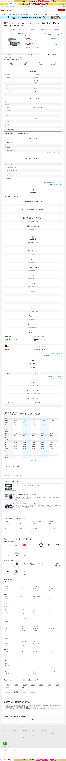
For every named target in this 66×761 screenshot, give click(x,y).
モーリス (7, 633)
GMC (50, 615)
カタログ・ (10, 29)
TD (34, 671)
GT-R (35, 526)
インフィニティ (23, 618)
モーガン (7, 630)
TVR (6, 624)
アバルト (7, 645)
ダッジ (35, 615)
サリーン (36, 613)
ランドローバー (23, 626)
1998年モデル (39, 14)
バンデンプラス (23, 630)
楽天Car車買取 (44, 730)
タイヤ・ (44, 29)
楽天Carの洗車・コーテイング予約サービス (53, 355)
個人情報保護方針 (54, 731)
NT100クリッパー (23, 528)
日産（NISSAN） (27, 14)
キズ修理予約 (34, 732)
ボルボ (21, 657)
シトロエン (7, 651)
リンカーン (7, 613)
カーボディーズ (52, 628)
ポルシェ (50, 598)
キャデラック (7, 609)
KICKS (50, 526)
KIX (5, 528)
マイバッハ (22, 601)
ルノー (35, 651)
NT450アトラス (37, 528)
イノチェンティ (23, 645)
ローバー (50, 626)
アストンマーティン (24, 624)
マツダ (6, 586)
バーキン (7, 673)
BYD (6, 671)
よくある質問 (15, 730)
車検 (33, 29)
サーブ (6, 657)
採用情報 (52, 733)
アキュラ (50, 590)
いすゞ (21, 586)
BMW (21, 596)
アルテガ (7, 603)
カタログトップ (11, 54)
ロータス (36, 626)
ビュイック (7, 611)
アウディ (7, 598)
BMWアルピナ (37, 596)
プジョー (21, 651)
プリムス (50, 613)
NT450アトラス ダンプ (53, 528)
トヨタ (6, 583)
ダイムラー (51, 624)
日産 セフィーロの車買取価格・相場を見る (13, 468)
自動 (56, 29)
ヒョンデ (7, 663)
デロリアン (22, 613)
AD (20, 521)
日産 (20, 583)
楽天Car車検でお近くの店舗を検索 (55, 184)
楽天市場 (63, 6)
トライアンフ (22, 633)
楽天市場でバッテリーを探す (56, 378)
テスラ (6, 615)
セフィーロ (34, 14)
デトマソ (50, 643)
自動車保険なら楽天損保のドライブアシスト (53, 182)
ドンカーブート (52, 671)
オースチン (51, 630)
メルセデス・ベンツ (9, 601)
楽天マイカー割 (25, 737)
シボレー (50, 609)
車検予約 (24, 732)
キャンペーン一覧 (6, 732)
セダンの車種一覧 (40, 107)
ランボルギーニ (37, 643)
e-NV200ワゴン (23, 526)
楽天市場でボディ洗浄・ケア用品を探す (54, 353)
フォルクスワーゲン (38, 598)
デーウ (21, 663)
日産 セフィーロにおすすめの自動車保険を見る (13, 475)
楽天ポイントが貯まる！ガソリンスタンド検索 (52, 154)
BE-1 (50, 523)
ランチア (21, 643)
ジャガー (36, 624)
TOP (4, 730)
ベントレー (7, 626)
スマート (50, 596)
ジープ (21, 615)
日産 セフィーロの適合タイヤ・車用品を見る (13, 473)
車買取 (21, 29)
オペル (21, 598)
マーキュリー (51, 611)
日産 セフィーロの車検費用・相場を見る (12, 471)
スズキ (50, 586)
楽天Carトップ (4, 14)
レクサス (36, 590)
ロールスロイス (8, 628)
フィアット (36, 641)
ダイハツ (7, 588)
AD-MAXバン (51, 521)
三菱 (50, 583)
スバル (35, 586)
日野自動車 (51, 588)
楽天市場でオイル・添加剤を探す (55, 376)
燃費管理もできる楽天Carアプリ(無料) (54, 152)
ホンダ (35, 583)
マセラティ (7, 643)
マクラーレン (37, 630)
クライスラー (22, 609)
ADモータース (8, 665)
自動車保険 (43, 735)
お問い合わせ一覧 (13, 750)
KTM (35, 673)
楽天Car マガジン (26, 735)
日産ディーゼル (37, 588)
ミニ (50, 601)
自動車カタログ (35, 735)
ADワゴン (36, 523)
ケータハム (36, 628)
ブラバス (36, 601)
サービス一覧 (5, 750)
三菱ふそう (7, 590)
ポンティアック (37, 611)
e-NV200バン (7, 526)
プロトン (21, 671)
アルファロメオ (8, 641)
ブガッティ (51, 651)
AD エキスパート (37, 521)
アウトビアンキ (23, 641)
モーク (6, 635)
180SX (6, 521)
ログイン (62, 10)
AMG (6, 596)
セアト (21, 673)
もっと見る (32, 460)
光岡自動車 (22, 588)
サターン (36, 609)
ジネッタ (21, 628)
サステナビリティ (21, 750)
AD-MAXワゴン (8, 523)
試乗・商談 (25, 730)
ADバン (21, 523)
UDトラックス (22, 590)
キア (35, 663)
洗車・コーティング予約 (45, 732)
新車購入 (33, 730)
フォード (21, 611)
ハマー (6, 618)
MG (35, 633)
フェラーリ (51, 641)
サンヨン (50, 663)
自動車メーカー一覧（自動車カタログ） (15, 14)
